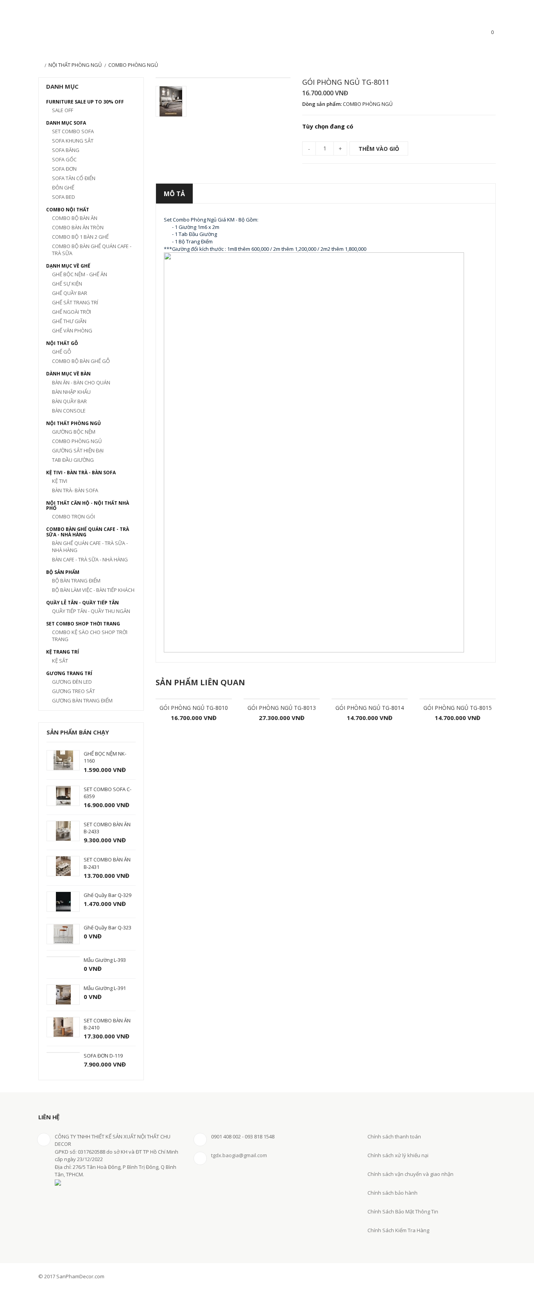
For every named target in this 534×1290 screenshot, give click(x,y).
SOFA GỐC (64, 159)
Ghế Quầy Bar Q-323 (107, 927)
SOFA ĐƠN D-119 (103, 1055)
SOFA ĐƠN (64, 168)
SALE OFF (62, 110)
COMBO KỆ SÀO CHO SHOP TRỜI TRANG (89, 636)
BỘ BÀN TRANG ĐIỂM (76, 580)
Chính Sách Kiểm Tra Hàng (398, 1230)
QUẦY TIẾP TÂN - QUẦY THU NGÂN (91, 611)
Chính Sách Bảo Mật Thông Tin (402, 1211)
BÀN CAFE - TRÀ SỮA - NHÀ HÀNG (90, 559)
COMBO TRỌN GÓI (73, 516)
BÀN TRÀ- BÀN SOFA (75, 490)
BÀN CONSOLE (69, 410)
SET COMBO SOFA (73, 131)
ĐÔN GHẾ (63, 187)
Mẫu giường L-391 (105, 988)
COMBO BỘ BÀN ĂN (74, 218)
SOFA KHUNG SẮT (72, 140)
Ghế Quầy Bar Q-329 (107, 895)
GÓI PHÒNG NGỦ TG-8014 (369, 707)
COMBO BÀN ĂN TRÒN (78, 227)
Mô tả (174, 193)
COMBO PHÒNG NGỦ (77, 441)
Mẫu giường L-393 (105, 959)
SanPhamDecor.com (84, 33)
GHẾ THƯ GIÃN (69, 321)
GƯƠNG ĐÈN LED (72, 681)
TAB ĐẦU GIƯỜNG (73, 459)
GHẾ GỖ (61, 351)
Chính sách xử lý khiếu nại (397, 1155)
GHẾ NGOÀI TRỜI (71, 311)
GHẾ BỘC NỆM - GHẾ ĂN (79, 274)
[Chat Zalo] (16, 1252)
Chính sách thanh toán (394, 1136)
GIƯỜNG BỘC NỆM (73, 431)
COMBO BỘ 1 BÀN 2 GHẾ (80, 236)
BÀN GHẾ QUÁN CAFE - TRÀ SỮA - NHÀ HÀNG (90, 547)
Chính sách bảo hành (392, 1192)
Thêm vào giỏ (378, 148)
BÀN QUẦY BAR (69, 401)
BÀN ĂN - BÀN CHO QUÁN (81, 382)
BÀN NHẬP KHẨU (71, 391)
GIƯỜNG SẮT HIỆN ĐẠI (78, 450)
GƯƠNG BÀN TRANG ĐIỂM (82, 700)
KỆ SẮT (60, 660)
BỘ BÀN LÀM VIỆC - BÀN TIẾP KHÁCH (93, 589)
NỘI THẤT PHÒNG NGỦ (75, 64)
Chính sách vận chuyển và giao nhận (410, 1173)
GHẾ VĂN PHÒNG (72, 330)
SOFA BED (63, 196)
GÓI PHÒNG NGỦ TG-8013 (281, 707)
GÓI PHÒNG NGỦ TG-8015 (457, 707)
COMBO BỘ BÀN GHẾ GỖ (81, 360)
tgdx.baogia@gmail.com (239, 1155)
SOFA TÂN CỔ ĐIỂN (73, 178)
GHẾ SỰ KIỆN (67, 283)
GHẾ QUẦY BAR (69, 293)
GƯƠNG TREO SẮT (73, 691)
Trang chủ (40, 66)
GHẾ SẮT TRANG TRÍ (75, 302)
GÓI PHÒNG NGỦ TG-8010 (193, 707)
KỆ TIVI (59, 480)
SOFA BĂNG (65, 150)
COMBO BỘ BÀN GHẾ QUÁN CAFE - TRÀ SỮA (91, 250)
